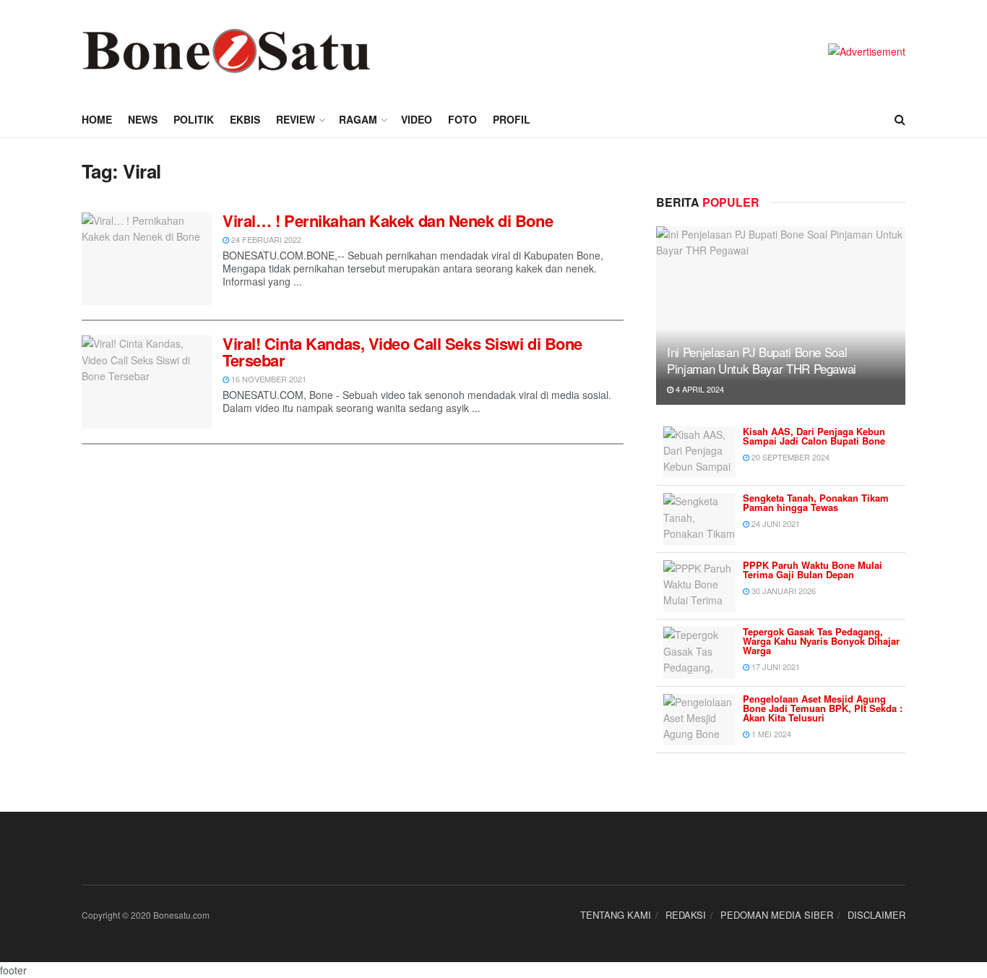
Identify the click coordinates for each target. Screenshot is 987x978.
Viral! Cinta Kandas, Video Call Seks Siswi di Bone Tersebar (402, 351)
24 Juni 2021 (774, 523)
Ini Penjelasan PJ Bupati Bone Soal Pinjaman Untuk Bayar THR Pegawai (761, 360)
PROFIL (511, 119)
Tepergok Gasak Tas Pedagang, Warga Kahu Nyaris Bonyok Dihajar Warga (821, 641)
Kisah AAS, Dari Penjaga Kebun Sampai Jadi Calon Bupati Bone (814, 435)
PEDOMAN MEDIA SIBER (776, 915)
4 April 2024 (698, 389)
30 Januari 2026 (782, 590)
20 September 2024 (789, 457)
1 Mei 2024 (770, 733)
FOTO (462, 119)
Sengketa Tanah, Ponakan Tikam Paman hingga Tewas (816, 502)
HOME (97, 119)
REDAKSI (685, 915)
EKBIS (245, 119)
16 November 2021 (267, 379)
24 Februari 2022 (265, 239)
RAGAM (358, 119)
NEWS (143, 119)
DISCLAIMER (876, 915)
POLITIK (193, 119)
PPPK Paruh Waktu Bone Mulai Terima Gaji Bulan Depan (812, 569)
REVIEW (295, 119)
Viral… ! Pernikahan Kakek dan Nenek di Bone (388, 220)
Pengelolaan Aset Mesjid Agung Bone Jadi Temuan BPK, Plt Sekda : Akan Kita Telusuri (822, 708)
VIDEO (416, 119)
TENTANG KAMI (615, 915)
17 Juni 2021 (774, 666)
